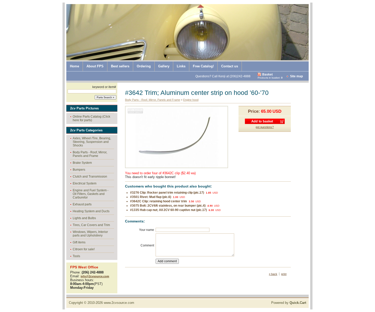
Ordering (144, 66)
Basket (267, 74)
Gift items (79, 242)
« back (273, 274)
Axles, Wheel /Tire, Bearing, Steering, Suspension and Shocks (92, 141)
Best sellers (120, 66)
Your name (146, 230)
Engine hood (190, 99)
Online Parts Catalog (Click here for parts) (91, 118)
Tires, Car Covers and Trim (91, 225)
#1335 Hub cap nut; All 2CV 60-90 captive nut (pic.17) (168, 210)
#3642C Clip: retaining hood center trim (158, 201)
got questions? (265, 127)
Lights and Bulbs (84, 218)
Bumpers (79, 169)
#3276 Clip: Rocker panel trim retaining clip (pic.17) (167, 192)
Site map (296, 76)
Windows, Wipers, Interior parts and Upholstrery (90, 233)
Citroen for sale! (84, 249)
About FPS (95, 66)
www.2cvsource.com (119, 303)
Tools (76, 256)
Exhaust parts (82, 204)
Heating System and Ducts (91, 211)
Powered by (288, 303)
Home (74, 66)
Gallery (163, 66)
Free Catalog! (203, 66)
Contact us (229, 66)
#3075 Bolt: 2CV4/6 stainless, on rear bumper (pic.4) (168, 205)
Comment (147, 245)
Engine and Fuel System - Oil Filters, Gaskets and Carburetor (90, 194)
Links (181, 66)
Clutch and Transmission (90, 176)
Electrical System (84, 183)
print (283, 274)
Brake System (82, 163)
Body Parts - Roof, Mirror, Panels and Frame (90, 154)
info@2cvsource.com (95, 276)
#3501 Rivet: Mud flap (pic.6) (150, 197)
